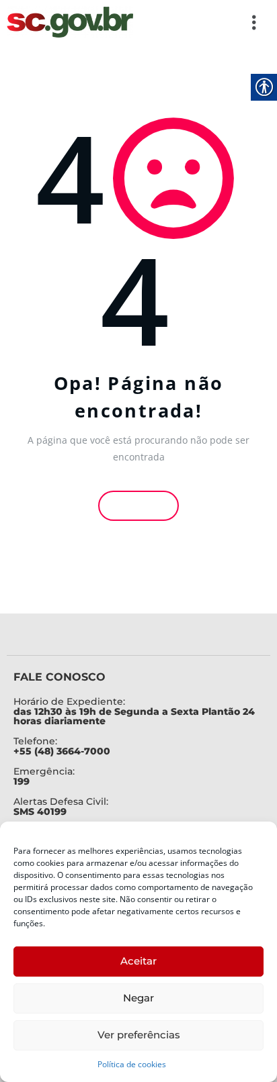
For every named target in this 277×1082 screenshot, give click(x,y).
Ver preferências (138, 1034)
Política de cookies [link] (131, 1064)
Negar (138, 997)
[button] (203, 22)
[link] (70, 22)
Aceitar (138, 960)
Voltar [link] (141, 506)
